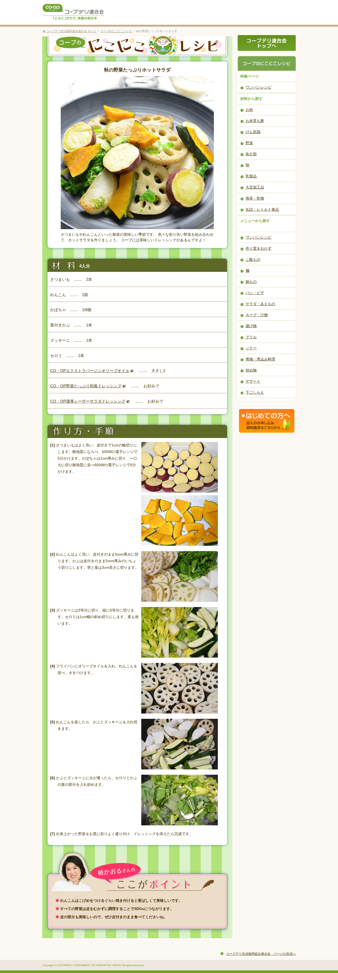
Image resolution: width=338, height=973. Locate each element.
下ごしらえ (255, 392)
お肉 (249, 110)
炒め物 (251, 370)
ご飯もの (253, 259)
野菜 (249, 143)
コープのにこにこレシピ (116, 31)
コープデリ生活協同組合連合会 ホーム (71, 31)
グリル (251, 337)
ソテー (251, 348)
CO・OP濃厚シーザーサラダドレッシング (87, 401)
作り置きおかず (258, 248)
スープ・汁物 (257, 315)
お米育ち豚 (255, 121)
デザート (253, 381)
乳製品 (251, 176)
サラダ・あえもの (260, 304)
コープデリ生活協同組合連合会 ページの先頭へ (261, 954)
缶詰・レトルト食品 (262, 209)
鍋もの (251, 282)
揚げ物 (251, 326)
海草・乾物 (255, 198)
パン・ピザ (255, 293)
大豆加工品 (255, 187)
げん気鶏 (253, 132)
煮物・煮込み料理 (260, 359)
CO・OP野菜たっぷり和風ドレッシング (85, 386)
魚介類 (251, 154)
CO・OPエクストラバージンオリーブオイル (89, 370)
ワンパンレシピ (258, 87)
